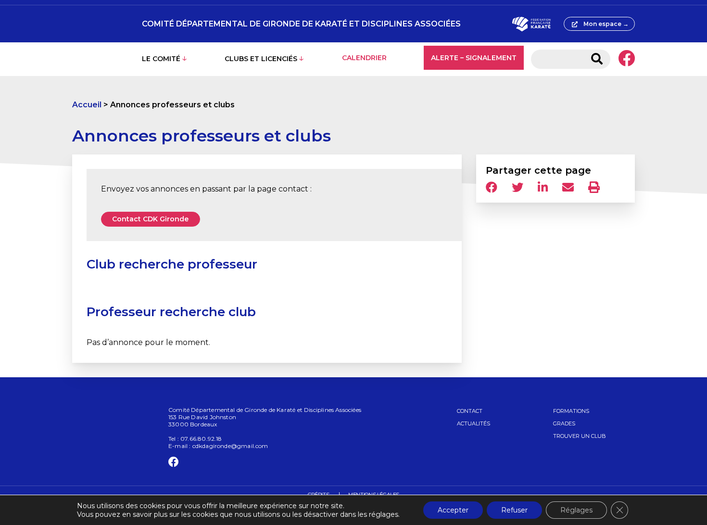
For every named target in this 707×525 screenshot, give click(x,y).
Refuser (514, 510)
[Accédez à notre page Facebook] (626, 59)
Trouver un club (579, 436)
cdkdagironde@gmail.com (230, 445)
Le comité (161, 58)
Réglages (576, 510)
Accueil (86, 104)
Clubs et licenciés (261, 58)
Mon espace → (606, 23)
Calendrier (364, 57)
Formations (571, 411)
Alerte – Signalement (474, 57)
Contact (469, 411)
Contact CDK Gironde (150, 219)
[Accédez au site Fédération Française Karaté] (531, 24)
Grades (564, 423)
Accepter (453, 510)
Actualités (473, 423)
